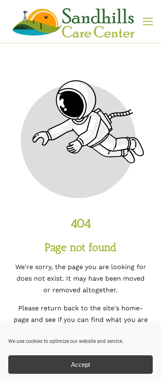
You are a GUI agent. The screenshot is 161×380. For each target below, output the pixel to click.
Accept (80, 364)
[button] (148, 21)
